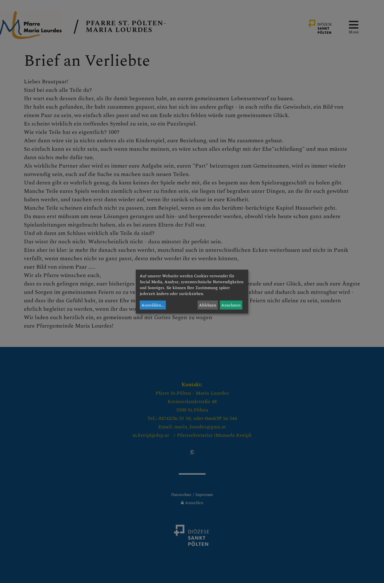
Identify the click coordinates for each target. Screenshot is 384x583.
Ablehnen (207, 305)
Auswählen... (152, 305)
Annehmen (231, 305)
